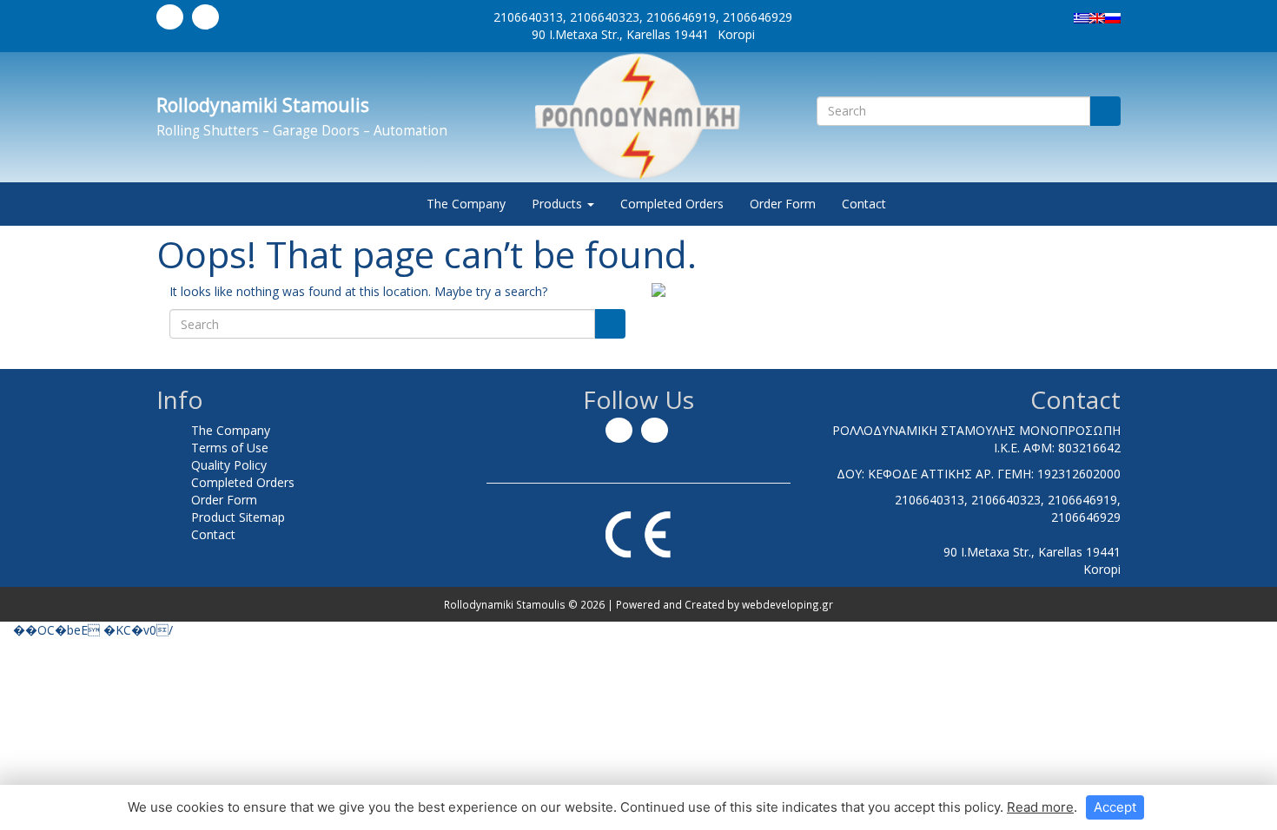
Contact (864, 203)
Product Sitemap (238, 517)
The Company (466, 203)
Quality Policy (229, 465)
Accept (1115, 807)
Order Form (783, 203)
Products (559, 203)
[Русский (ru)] (1113, 17)
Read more (1040, 807)
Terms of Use (229, 447)
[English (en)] (1097, 17)
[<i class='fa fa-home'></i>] (396, 204)
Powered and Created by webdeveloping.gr (724, 604)
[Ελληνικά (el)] (1081, 17)
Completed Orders (672, 203)
